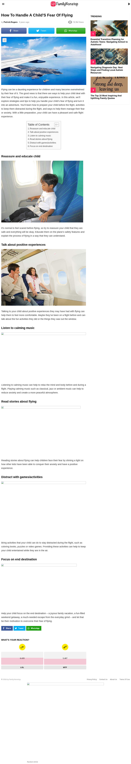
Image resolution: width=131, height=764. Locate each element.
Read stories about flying (41, 139)
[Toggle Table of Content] (55, 124)
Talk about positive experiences (44, 132)
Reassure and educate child (42, 128)
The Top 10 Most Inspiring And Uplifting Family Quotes (106, 96)
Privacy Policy (92, 679)
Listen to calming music (40, 135)
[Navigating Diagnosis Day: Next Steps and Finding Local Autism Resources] (109, 56)
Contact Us (103, 679)
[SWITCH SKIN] (129, 4)
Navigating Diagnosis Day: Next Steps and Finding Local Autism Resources (107, 70)
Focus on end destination (41, 146)
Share (4, 40)
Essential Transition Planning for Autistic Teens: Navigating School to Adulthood (109, 42)
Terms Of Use (124, 679)
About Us (113, 679)
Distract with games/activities (43, 143)
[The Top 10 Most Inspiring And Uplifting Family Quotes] (109, 85)
